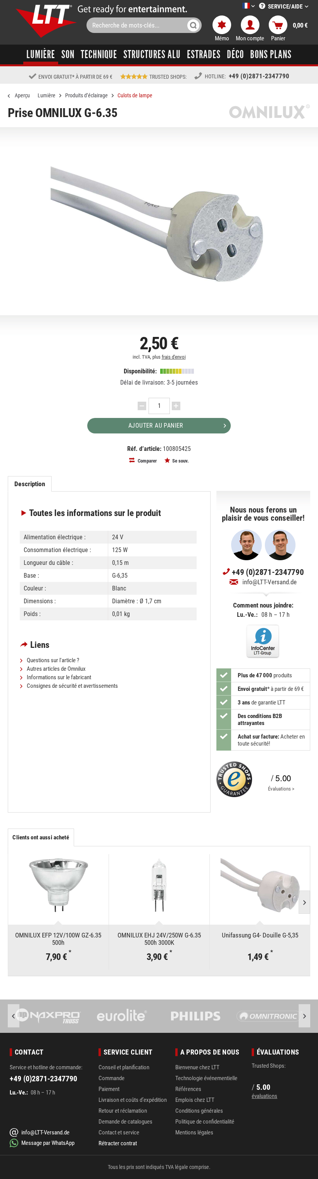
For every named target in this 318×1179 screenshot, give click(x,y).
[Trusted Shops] (234, 779)
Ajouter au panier (155, 425)
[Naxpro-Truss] (48, 1016)
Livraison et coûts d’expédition (133, 1099)
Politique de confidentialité (204, 1121)
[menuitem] (237, 6)
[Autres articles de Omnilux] (269, 111)
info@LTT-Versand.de (269, 582)
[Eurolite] (122, 1016)
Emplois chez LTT (194, 1099)
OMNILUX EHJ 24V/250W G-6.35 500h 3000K (159, 939)
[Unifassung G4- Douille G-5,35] (260, 885)
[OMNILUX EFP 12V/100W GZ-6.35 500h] (58, 885)
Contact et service (119, 1132)
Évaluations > (281, 789)
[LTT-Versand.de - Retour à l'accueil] (47, 21)
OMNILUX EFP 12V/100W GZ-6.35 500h (58, 939)
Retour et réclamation (123, 1110)
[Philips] (196, 1016)
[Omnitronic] (269, 1016)
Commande (111, 1078)
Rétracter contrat (118, 1143)
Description (29, 484)
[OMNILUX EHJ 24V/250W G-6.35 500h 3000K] (159, 885)
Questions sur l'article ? (52, 660)
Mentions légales (194, 1132)
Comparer (147, 461)
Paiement (109, 1089)
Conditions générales (199, 1110)
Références (188, 1089)
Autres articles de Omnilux (56, 668)
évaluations (264, 1096)
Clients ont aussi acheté (40, 837)
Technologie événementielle (206, 1078)
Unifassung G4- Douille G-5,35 (260, 935)
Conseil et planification (124, 1067)
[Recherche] (193, 25)
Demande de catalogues (125, 1121)
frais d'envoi (174, 357)
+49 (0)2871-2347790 (259, 76)
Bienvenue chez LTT (197, 1067)
